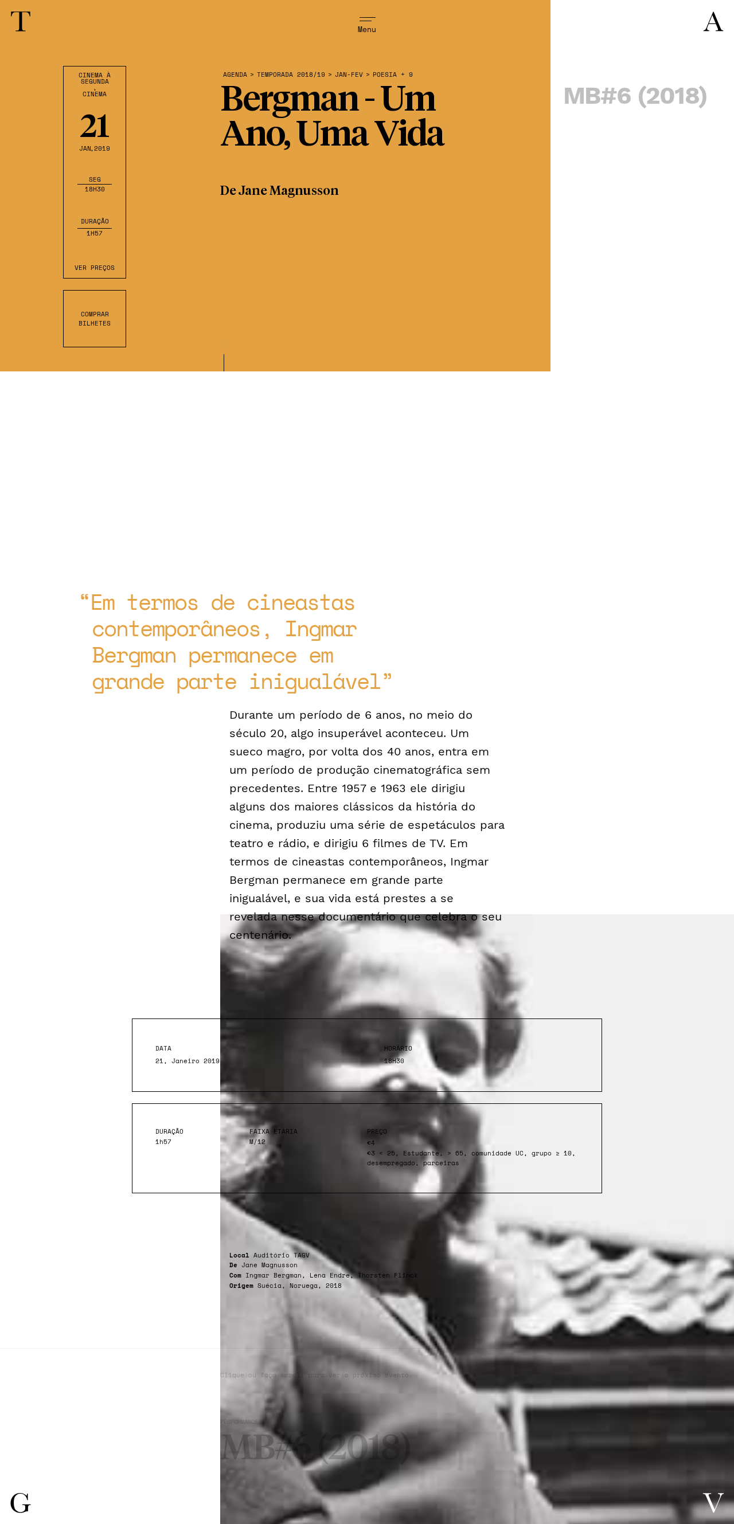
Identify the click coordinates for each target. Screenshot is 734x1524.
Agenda (235, 74)
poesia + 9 (393, 74)
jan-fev (349, 74)
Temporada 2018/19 (291, 74)
